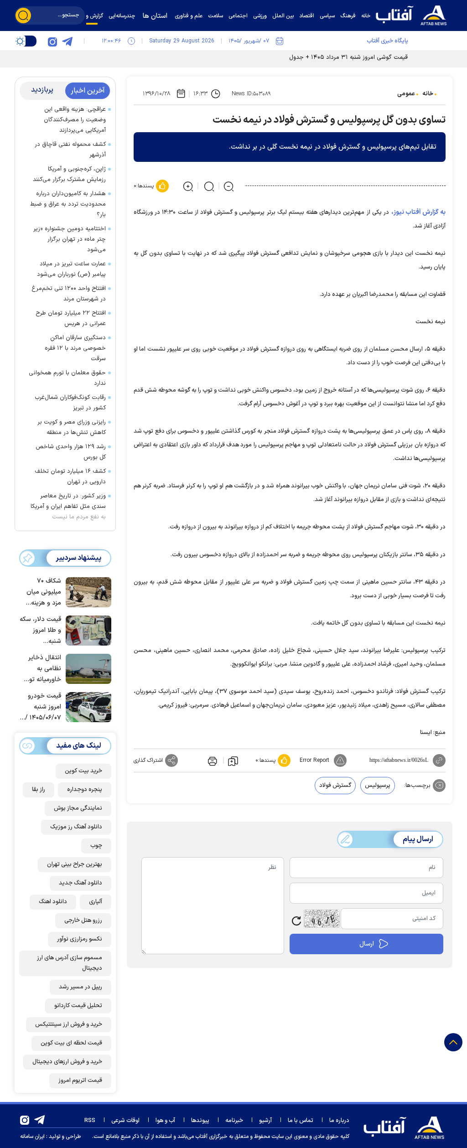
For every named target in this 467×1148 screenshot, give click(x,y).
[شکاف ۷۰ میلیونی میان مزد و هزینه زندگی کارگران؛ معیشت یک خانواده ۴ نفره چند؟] (86, 591)
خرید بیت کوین (83, 771)
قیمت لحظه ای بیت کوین (71, 1043)
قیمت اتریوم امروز (80, 1080)
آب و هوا (165, 1120)
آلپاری (95, 901)
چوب (96, 845)
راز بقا (38, 789)
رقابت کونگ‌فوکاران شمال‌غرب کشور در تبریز (70, 403)
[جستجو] (23, 15)
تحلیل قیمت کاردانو (78, 1005)
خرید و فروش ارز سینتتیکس (68, 1024)
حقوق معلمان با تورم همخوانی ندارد (67, 378)
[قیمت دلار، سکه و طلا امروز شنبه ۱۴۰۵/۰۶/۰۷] (86, 630)
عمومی (406, 93)
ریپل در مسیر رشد (80, 987)
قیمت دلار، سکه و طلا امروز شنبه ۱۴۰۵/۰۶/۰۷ (40, 631)
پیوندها (200, 1120)
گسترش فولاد (335, 785)
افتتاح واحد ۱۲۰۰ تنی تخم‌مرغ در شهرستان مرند (68, 294)
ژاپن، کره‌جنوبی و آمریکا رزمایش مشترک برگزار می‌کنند (69, 174)
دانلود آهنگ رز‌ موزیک (76, 827)
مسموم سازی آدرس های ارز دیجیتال (69, 963)
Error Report (314, 760)
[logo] (413, 14)
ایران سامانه (32, 1136)
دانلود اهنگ (53, 901)
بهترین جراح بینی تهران (74, 864)
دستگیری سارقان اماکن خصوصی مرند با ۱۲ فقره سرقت (75, 348)
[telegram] (67, 41)
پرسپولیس (377, 785)
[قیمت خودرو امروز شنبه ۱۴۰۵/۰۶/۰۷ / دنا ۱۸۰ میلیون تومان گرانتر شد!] (86, 706)
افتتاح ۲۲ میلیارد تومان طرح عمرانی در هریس (71, 318)
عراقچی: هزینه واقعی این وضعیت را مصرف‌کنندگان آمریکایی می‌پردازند (75, 120)
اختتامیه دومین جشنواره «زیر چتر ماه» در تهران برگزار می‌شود (69, 239)
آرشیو (265, 1120)
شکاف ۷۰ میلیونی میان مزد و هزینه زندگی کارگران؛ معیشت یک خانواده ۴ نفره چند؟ (42, 592)
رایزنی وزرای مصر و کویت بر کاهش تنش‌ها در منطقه (71, 427)
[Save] (233, 760)
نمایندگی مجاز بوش (78, 808)
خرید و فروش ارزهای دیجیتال (67, 1061)
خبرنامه (234, 1120)
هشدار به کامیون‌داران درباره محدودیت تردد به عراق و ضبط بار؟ (68, 204)
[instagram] (52, 41)
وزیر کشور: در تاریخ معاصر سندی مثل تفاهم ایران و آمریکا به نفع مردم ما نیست (68, 506)
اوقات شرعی (125, 1120)
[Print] (211, 760)
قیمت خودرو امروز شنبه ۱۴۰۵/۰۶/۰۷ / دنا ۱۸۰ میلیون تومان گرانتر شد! (41, 707)
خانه (427, 93)
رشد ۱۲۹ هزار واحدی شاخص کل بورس (71, 452)
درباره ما (339, 1120)
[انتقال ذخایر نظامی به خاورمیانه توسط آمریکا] (86, 668)
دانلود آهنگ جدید (80, 883)
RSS (89, 1120)
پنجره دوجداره (84, 789)
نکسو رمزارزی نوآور (79, 939)
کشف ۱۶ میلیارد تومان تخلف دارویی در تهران (70, 476)
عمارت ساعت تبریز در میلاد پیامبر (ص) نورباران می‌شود (69, 269)
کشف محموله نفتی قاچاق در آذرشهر (70, 150)
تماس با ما (300, 1120)
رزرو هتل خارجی (83, 920)
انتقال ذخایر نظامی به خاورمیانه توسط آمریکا (40, 669)
